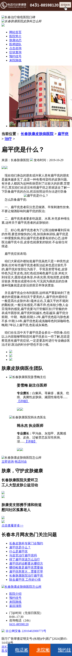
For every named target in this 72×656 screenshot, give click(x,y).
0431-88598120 (19, 624)
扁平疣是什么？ (20, 547)
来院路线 (15, 60)
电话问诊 (21, 461)
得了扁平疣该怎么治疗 (24, 559)
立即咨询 (8, 461)
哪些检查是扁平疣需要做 (26, 567)
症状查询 (15, 52)
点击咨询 (15, 48)
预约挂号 (15, 56)
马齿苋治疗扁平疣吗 (23, 555)
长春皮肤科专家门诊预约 (26, 543)
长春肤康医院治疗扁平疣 (26, 575)
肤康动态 (15, 40)
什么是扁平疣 (18, 551)
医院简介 (15, 36)
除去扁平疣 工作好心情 (25, 579)
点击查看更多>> (12, 525)
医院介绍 (15, 593)
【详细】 (23, 401)
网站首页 (15, 32)
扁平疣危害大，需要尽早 (26, 571)
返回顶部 (15, 605)
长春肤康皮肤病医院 (37, 134)
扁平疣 (63, 134)
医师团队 (15, 44)
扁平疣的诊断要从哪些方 (26, 563)
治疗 (8, 139)
